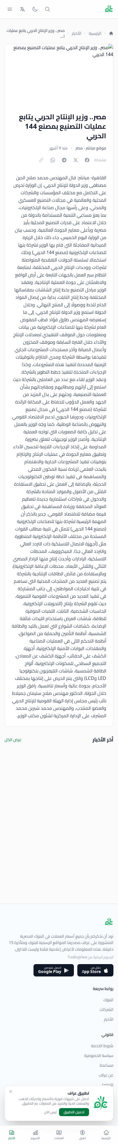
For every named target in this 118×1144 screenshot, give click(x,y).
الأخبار (76, 33)
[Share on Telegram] (64, 160)
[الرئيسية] (111, 33)
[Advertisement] (59, 844)
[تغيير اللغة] (22, 9)
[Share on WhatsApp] (52, 160)
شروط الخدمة (102, 1045)
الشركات (106, 1009)
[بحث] (47, 9)
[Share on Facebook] (87, 160)
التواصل (107, 1085)
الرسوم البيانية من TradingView (90, 957)
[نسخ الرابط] (41, 160)
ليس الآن (50, 1112)
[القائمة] (10, 9)
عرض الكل (13, 740)
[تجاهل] (10, 1091)
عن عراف (106, 1075)
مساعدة (106, 1065)
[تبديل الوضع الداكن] (35, 9)
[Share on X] (75, 160)
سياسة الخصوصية (98, 1055)
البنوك (108, 999)
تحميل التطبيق (74, 1112)
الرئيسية (95, 33)
